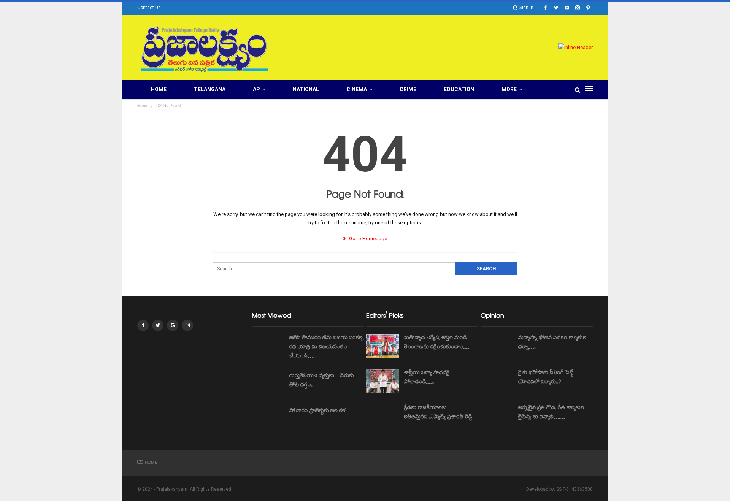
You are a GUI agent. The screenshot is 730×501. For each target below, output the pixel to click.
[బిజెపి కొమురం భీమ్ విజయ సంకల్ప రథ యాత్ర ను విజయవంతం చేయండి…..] (268, 346)
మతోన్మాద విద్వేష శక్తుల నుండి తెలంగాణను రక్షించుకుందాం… (436, 343)
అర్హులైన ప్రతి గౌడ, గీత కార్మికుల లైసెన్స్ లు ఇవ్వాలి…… (551, 413)
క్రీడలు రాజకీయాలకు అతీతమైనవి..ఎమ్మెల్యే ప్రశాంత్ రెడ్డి (438, 413)
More (509, 89)
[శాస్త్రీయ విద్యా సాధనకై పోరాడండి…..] (382, 381)
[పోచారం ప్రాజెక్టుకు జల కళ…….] (268, 419)
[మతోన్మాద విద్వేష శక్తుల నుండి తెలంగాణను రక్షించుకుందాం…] (382, 346)
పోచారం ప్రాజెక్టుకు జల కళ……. (324, 411)
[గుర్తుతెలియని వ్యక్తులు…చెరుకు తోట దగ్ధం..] (268, 384)
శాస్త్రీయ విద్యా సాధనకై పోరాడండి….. (426, 378)
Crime (408, 89)
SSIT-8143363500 (574, 489)
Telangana (209, 89)
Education (459, 89)
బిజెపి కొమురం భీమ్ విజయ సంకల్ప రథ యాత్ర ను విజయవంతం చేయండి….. (326, 347)
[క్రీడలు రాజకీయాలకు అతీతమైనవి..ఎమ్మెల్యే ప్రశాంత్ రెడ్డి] (382, 416)
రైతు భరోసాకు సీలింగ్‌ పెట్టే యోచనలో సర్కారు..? (546, 378)
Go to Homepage (367, 238)
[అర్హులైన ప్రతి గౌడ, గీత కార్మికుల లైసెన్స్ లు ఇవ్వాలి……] (497, 416)
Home (159, 89)
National (306, 89)
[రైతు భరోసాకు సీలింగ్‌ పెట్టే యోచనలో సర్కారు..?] (497, 381)
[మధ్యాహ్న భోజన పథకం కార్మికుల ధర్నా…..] (497, 346)
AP (256, 89)
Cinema (356, 89)
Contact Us (149, 7)
